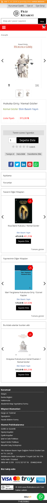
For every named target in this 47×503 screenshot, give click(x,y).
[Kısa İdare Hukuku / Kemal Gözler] (23, 200)
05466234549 (36, 462)
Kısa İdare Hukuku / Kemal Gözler (23, 225)
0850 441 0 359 (7, 462)
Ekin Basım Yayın (23, 232)
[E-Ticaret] (27, 496)
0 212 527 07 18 (22, 462)
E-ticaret (19, 496)
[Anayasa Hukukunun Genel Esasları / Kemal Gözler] (23, 333)
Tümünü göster (37, 249)
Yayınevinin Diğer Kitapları (15, 258)
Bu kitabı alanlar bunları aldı (16, 325)
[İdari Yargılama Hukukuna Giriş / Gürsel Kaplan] (23, 266)
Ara (42, 21)
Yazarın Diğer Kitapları (13, 192)
